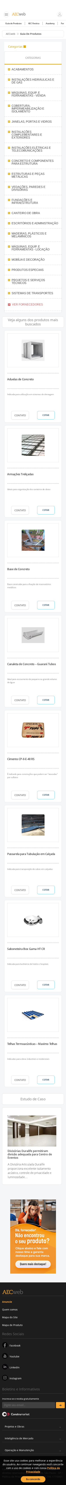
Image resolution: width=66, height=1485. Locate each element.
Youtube (14, 1356)
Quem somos (10, 1309)
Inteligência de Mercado (19, 1438)
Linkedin (15, 1367)
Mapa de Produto (12, 1325)
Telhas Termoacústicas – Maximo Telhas (32, 1044)
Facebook (15, 1345)
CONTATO (20, 415)
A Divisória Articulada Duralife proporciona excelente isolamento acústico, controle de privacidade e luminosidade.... (29, 1170)
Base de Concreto (18, 569)
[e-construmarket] (16, 1414)
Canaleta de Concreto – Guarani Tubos (31, 664)
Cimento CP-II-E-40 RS (20, 759)
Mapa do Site (10, 1317)
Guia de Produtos (13, 23)
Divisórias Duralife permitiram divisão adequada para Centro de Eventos (30, 1154)
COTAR (45, 415)
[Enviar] (60, 1405)
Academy (50, 23)
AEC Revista (33, 23)
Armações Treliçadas (20, 474)
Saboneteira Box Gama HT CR (26, 949)
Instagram (15, 1378)
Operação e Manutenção (19, 1450)
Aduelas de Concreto (20, 379)
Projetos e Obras (14, 1426)
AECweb (10, 33)
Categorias (15, 47)
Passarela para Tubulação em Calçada (31, 854)
